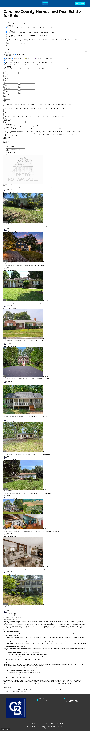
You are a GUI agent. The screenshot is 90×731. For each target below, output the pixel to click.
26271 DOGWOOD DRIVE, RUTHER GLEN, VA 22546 (17, 569)
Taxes (6, 91)
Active (10, 27)
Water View (37, 116)
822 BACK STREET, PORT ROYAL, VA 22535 (14, 303)
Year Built (7, 88)
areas (10, 22)
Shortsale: (6, 141)
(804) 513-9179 (42, 698)
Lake (17, 108)
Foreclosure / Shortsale (11, 136)
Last (16, 154)
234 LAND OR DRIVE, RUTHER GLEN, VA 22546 (15, 416)
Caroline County (23, 24)
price (9, 42)
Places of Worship (64, 39)
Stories (7, 98)
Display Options (9, 127)
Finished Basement (19, 104)
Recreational (75, 39)
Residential (11, 35)
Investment (53, 39)
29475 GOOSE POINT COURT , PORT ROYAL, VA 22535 (17, 187)
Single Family (12, 32)
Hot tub (45, 116)
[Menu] (2, 3)
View (7, 116)
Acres (6, 85)
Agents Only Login (28, 724)
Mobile (35, 32)
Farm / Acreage (21, 35)
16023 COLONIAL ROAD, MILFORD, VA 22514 (15, 340)
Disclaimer (63, 724)
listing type (10, 25)
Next (13, 154)
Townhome (21, 32)
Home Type (6, 120)
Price (6, 71)
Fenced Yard (9, 108)
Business (11, 39)
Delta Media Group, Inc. (52, 726)
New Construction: (59, 108)
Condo (29, 32)
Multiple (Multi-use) (33, 35)
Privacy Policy (38, 724)
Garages (7, 94)
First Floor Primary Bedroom (44, 104)
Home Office (30, 104)
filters (7, 50)
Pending (39, 27)
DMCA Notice (46, 724)
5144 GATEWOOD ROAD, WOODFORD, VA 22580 (16, 608)
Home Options (9, 103)
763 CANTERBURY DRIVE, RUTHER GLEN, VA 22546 (17, 378)
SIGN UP (78, 3)
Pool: (4, 112)
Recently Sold (49, 27)
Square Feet (8, 82)
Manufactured (44, 32)
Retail (83, 39)
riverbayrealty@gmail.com (46, 700)
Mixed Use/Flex (24, 40)
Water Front (28, 116)
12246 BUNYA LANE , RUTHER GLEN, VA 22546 (15, 226)
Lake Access (24, 108)
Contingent (30, 27)
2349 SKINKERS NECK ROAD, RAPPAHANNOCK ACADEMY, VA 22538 (21, 531)
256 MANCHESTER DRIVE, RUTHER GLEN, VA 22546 (17, 454)
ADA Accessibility (54, 724)
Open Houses (8, 124)
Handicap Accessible (55, 116)
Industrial (44, 35)
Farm (52, 32)
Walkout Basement (16, 116)
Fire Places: (68, 104)
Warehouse (19, 39)
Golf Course (50, 108)
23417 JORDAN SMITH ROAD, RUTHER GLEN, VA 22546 (18, 493)
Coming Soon (19, 27)
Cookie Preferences (5, 729)
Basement (8, 104)
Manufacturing (37, 39)
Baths (6, 78)
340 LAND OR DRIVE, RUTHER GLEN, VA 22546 (16, 265)
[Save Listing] (4, 185)
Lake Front (33, 108)
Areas (7, 53)
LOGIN (82, 3)
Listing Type (8, 55)
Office (45, 39)
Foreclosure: (6, 137)
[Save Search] (86, 51)
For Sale (8, 58)
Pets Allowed (65, 116)
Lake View (41, 108)
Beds (6, 74)
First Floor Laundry (59, 104)
